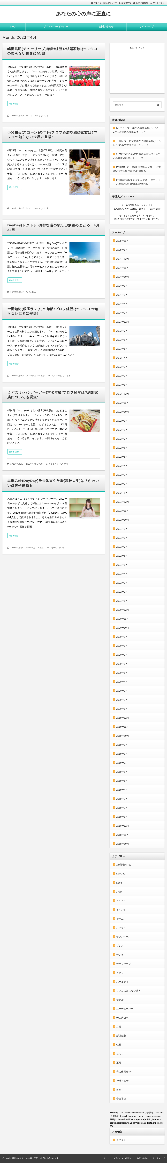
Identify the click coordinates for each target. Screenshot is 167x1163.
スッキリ (121, 927)
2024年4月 (122, 303)
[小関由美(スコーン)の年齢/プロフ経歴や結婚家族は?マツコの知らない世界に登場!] (84, 173)
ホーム (12, 26)
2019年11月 (122, 726)
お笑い (120, 891)
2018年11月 (122, 834)
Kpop (119, 882)
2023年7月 (122, 330)
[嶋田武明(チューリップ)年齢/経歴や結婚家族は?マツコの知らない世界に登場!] (84, 77)
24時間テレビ (123, 864)
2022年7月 (122, 438)
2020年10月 (122, 627)
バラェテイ (122, 981)
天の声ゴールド (124, 1017)
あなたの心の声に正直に (83, 13)
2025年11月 (122, 240)
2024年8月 (122, 294)
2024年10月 (122, 276)
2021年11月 (122, 510)
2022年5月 (122, 456)
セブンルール (123, 936)
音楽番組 (121, 1098)
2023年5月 (122, 348)
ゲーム (120, 918)
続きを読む (14, 103)
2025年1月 (122, 249)
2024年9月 (122, 285)
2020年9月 (122, 636)
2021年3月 (122, 582)
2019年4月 (122, 789)
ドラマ (120, 972)
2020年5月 (122, 672)
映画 (118, 1044)
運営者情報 (126, 3)
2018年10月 (122, 843)
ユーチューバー (124, 1008)
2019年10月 (122, 735)
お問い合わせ (142, 3)
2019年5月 (122, 780)
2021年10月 (122, 519)
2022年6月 (122, 447)
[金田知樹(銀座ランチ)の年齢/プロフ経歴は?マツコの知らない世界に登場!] (84, 337)
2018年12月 (122, 825)
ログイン (121, 1140)
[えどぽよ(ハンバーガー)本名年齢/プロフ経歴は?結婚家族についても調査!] (84, 422)
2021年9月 (122, 528)
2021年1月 (122, 600)
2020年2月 (122, 699)
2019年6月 (122, 771)
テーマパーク (123, 963)
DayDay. (32, 292)
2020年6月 (122, 663)
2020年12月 (122, 609)
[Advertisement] (137, 69)
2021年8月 (122, 537)
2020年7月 (122, 654)
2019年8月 (122, 753)
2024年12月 (122, 258)
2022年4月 (122, 465)
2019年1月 (122, 816)
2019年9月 (122, 744)
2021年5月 (122, 564)
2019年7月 (122, 762)
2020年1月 (122, 708)
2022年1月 (122, 492)
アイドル (121, 900)
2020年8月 (122, 645)
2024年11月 (122, 267)
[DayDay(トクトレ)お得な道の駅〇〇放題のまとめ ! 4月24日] (84, 253)
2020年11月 (122, 618)
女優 (118, 1026)
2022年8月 (122, 429)
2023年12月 (122, 321)
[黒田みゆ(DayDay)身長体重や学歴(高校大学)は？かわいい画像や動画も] (84, 509)
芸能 (118, 1089)
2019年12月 (122, 717)
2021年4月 (122, 573)
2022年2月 (122, 483)
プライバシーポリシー (56, 26)
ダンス (120, 945)
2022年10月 (122, 411)
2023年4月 (122, 357)
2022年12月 (122, 393)
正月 (118, 1062)
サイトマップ (159, 3)
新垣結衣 (121, 1035)
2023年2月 (122, 375)
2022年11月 (122, 402)
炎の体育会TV (124, 1071)
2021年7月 (122, 546)
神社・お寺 (122, 1080)
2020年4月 (122, 681)
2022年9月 (122, 420)
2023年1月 (122, 384)
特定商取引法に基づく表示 (105, 3)
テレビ (62, 547)
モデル (120, 999)
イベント (121, 909)
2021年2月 (122, 591)
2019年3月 (122, 798)
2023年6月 (122, 339)
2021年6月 (122, 555)
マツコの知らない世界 (38, 115)
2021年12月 (122, 501)
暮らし (120, 1053)
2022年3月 (122, 474)
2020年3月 (122, 690)
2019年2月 (122, 807)
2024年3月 (122, 312)
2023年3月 (122, 366)
